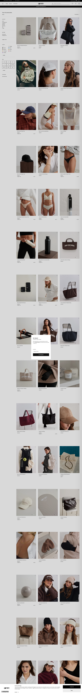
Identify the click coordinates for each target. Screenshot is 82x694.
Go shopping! (41, 354)
